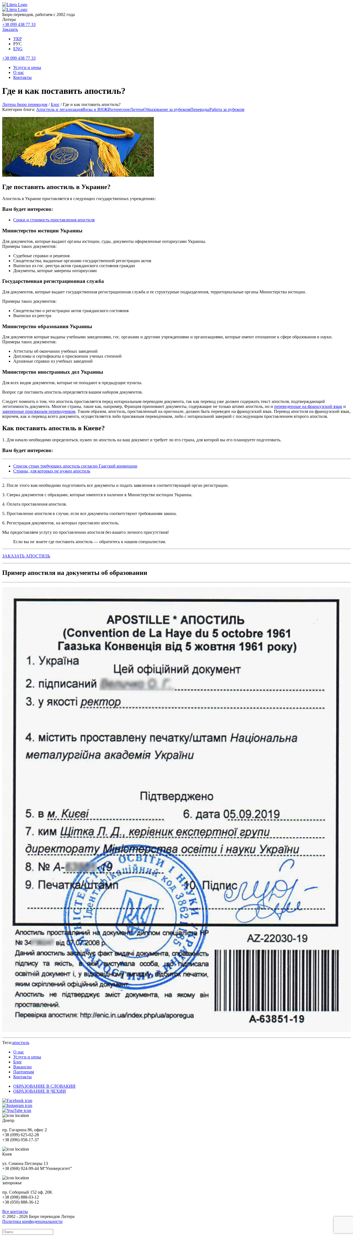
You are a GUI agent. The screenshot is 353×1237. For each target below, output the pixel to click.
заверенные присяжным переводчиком (38, 411)
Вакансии (22, 1067)
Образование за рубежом (166, 109)
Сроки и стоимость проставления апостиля (54, 219)
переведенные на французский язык (308, 406)
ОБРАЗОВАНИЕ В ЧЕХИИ (39, 1091)
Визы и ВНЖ (95, 109)
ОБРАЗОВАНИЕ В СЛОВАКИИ (44, 1086)
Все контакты (15, 1211)
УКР (17, 38)
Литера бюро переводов (24, 104)
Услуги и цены (27, 67)
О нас (18, 72)
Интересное (119, 109)
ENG (18, 48)
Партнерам (23, 1071)
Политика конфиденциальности (32, 1221)
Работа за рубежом (226, 109)
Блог (55, 104)
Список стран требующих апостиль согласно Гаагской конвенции (75, 466)
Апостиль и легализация (59, 109)
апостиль (20, 1042)
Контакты (22, 77)
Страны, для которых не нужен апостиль (51, 471)
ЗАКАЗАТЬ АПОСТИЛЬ (26, 556)
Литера (136, 109)
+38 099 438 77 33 (19, 24)
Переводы (199, 109)
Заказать (10, 29)
